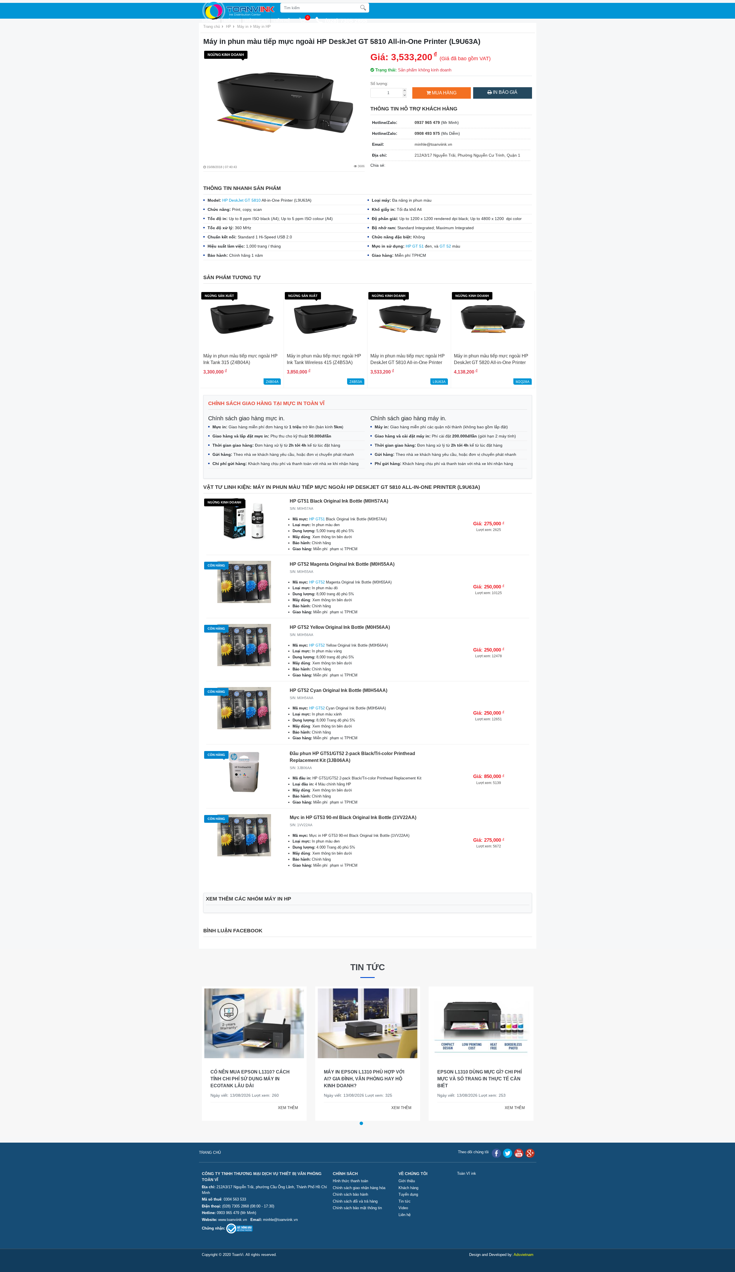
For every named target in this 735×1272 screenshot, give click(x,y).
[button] (361, 1123)
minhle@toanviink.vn (433, 144)
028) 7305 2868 (347, 20)
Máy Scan (256, 20)
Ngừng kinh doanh (226, 55)
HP (228, 26)
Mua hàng (444, 92)
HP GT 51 (415, 246)
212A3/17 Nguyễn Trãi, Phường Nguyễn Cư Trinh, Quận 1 (467, 155)
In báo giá (504, 92)
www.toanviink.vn (232, 1219)
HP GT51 (317, 519)
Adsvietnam (523, 1254)
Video (403, 1208)
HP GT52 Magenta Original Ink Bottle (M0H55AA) (342, 564)
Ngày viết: (204, 1095)
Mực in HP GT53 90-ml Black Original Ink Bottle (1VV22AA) (353, 817)
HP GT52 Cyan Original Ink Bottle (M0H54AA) (338, 690)
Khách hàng (408, 1188)
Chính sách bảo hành (350, 1194)
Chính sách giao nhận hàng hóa (359, 1188)
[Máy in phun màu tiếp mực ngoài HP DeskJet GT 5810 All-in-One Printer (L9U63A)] (284, 102)
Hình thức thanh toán (350, 1181)
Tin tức (367, 967)
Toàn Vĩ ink (466, 1173)
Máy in (231, 20)
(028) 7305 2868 (236, 1206)
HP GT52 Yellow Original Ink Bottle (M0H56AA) (340, 627)
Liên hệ (282, 20)
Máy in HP (262, 26)
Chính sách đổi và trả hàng (355, 1201)
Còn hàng (216, 565)
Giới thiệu (407, 1181)
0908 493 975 (427, 133)
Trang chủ (211, 26)
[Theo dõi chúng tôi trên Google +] (530, 1153)
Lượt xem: (245, 1095)
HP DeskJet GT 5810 (241, 200)
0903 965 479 (228, 1213)
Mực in (210, 20)
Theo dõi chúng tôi (473, 1152)
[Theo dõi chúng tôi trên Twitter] (507, 1153)
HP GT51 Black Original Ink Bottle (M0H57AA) (339, 501)
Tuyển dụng (408, 1194)
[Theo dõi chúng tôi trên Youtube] (519, 1153)
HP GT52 (317, 582)
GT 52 (445, 246)
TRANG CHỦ (210, 1152)
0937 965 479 (427, 122)
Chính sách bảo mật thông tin (357, 1208)
